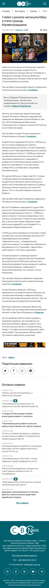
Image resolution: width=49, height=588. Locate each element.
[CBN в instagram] (7, 571)
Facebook (33, 90)
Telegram (39, 312)
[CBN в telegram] (41, 571)
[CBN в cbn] (24, 571)
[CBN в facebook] (16, 571)
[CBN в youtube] (33, 571)
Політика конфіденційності (24, 555)
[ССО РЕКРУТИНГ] (24, 345)
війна (11, 357)
